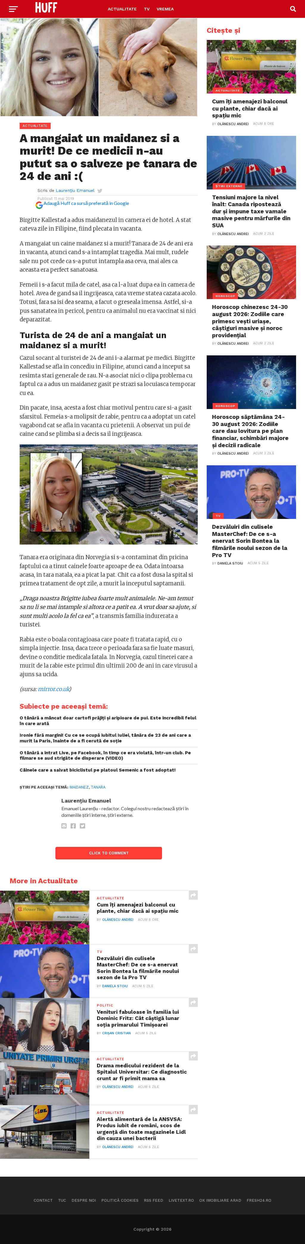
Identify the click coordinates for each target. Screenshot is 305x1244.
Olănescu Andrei (117, 920)
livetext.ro (181, 1200)
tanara (98, 787)
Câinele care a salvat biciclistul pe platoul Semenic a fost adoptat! (98, 770)
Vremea (165, 9)
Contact (43, 1200)
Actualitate (122, 9)
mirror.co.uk (53, 689)
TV (147, 9)
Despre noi (83, 1200)
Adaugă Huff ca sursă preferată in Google (86, 203)
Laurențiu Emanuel (75, 190)
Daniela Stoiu (115, 986)
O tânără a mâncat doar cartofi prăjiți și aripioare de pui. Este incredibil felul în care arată (108, 720)
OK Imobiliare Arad (220, 1200)
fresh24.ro (259, 1200)
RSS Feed (153, 1200)
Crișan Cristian (116, 1033)
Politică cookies (120, 1200)
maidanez (79, 787)
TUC (62, 1200)
